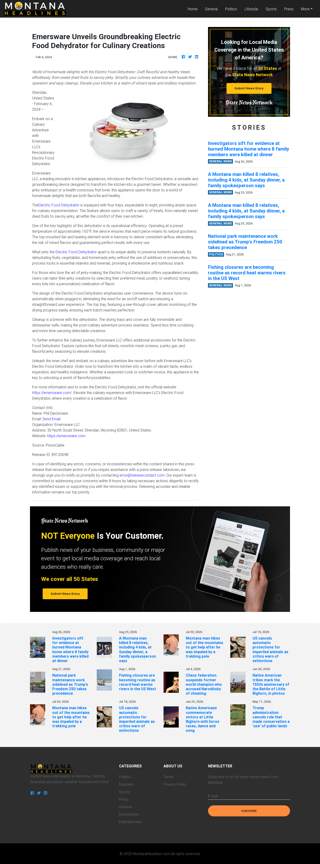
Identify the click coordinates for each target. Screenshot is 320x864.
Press (289, 9)
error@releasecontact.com (141, 475)
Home (194, 8)
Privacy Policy (175, 784)
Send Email (51, 419)
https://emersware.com (66, 435)
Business (126, 784)
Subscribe (249, 811)
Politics (231, 9)
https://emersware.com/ (52, 392)
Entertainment (130, 821)
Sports (271, 9)
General (211, 9)
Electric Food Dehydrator (58, 205)
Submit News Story (249, 88)
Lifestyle (251, 9)
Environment (129, 814)
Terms (169, 776)
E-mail (213, 796)
